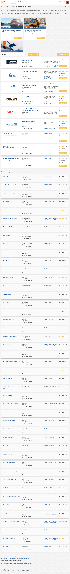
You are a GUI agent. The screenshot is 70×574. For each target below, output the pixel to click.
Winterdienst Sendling (48, 78)
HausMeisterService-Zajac (9, 353)
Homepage (62, 73)
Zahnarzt (31, 563)
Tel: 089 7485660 (27, 78)
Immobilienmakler (40, 561)
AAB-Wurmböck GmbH (10, 134)
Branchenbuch (4, 554)
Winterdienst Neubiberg (48, 209)
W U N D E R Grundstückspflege (10, 538)
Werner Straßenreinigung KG (28, 122)
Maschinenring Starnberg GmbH (10, 428)
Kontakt (61, 75)
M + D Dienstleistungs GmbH (9, 412)
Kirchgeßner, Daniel (7, 395)
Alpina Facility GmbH (27, 59)
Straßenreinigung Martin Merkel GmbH (11, 521)
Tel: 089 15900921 (27, 91)
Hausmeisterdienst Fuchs (8, 319)
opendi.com (33, 571)
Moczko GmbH (6, 445)
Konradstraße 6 (25, 113)
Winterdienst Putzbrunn (48, 243)
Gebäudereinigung (32, 561)
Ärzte (2, 558)
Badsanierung (8, 561)
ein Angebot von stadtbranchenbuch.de (10, 3)
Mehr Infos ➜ (18, 37)
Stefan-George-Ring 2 (26, 63)
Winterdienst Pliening (48, 277)
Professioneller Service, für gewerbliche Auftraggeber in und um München (11, 31)
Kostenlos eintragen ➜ (63, 54)
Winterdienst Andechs (48, 428)
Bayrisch (26, 561)
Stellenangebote (25, 570)
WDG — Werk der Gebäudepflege (30, 109)
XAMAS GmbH (6, 546)
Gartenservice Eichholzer (8, 285)
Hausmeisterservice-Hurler (9, 344)
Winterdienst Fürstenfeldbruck (49, 235)
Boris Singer (6, 201)
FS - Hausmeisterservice (8, 268)
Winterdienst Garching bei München (50, 103)
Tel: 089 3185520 (27, 140)
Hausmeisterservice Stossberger (10, 336)
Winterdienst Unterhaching (49, 437)
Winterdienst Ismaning (48, 116)
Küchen (53, 561)
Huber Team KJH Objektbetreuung (10, 370)
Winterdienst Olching (47, 395)
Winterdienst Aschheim (48, 158)
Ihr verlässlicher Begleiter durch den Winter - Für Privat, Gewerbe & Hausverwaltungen (33, 32)
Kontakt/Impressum (5, 570)
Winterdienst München (22, 554)
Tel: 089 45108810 (27, 128)
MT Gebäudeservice (7, 454)
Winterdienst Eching (47, 546)
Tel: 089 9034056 (27, 165)
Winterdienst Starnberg (48, 268)
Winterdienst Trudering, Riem (49, 128)
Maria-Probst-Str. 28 (25, 134)
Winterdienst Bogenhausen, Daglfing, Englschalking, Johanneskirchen (51, 66)
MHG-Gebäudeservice (8, 437)
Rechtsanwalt (4, 563)
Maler (56, 561)
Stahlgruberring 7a (25, 126)
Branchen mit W (12, 554)
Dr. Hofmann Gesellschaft (8, 226)
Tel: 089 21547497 (27, 103)
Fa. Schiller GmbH (7, 252)
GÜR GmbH (6, 302)
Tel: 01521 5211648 (27, 153)
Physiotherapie (19, 563)
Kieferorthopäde (48, 561)
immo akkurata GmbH (8, 378)
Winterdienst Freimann (48, 133)
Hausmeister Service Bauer (9, 311)
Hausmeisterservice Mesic (9, 327)
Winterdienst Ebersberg (48, 184)
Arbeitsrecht (9, 563)
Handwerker (11, 558)
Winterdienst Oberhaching (48, 285)
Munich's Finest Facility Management (11, 471)
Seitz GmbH (6, 504)
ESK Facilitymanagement (8, 243)
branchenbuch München (13, 2)
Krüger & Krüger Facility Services (10, 403)
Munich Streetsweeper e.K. (9, 462)
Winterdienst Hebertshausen (49, 201)
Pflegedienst (64, 561)
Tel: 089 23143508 (27, 115)
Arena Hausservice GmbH (9, 193)
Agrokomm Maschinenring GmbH (10, 184)
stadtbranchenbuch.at (18, 571)
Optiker (59, 561)
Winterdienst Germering (48, 91)
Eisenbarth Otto (6, 235)
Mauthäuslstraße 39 (25, 147)
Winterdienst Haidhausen (48, 193)
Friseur (17, 561)
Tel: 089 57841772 (27, 66)
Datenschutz (13, 570)
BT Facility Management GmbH (29, 84)
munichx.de (26, 571)
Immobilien (16, 558)
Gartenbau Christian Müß (8, 277)
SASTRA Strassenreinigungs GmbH (11, 487)
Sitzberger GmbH (7, 513)
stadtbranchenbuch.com (6, 571)
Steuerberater (26, 563)
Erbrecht (14, 563)
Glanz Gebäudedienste (8, 294)
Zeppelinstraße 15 (27, 101)
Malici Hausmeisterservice (9, 420)
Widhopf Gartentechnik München (11, 159)
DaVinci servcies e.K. (7, 210)
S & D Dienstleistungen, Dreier (9, 479)
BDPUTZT (8, 147)
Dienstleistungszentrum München (10, 218)
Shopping (27, 558)
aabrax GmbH (6, 176)
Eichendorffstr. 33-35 (26, 159)
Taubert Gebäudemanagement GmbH (11, 529)
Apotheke (3, 561)
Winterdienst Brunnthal (48, 361)
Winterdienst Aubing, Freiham (49, 294)
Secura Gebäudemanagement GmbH (11, 496)
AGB (19, 570)
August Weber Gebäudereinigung (31, 72)
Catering (13, 561)
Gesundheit (6, 558)
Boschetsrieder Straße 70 (26, 76)
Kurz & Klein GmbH (27, 97)
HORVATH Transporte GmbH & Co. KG (11, 361)
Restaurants (22, 558)
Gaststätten (21, 561)
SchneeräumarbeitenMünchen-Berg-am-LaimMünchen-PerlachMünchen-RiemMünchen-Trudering (48, 124)
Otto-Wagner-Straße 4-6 (26, 88)
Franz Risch (6, 260)
